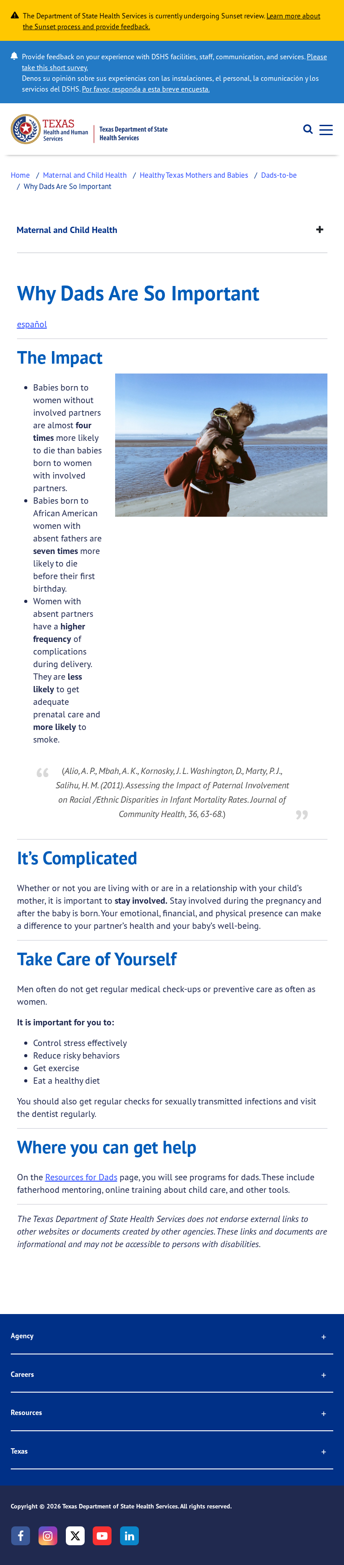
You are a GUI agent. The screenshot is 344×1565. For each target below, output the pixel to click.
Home (20, 175)
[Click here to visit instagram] (48, 1535)
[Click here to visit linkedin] (129, 1535)
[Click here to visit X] (75, 1535)
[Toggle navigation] (323, 129)
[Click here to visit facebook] (20, 1535)
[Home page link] (89, 129)
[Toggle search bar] (305, 129)
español (32, 324)
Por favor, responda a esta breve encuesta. (146, 88)
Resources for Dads (81, 1177)
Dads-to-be (279, 175)
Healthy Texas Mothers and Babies (194, 175)
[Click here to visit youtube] (102, 1535)
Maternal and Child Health (85, 175)
